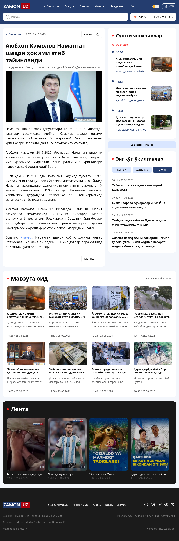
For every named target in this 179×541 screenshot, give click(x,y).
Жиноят (100, 6)
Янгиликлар (81, 505)
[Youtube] (160, 504)
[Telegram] (167, 504)
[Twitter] (173, 504)
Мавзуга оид (29, 278)
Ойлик (162, 169)
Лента (19, 409)
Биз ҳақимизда (58, 505)
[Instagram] (153, 504)
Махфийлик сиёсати (15, 528)
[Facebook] (147, 504)
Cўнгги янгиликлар (139, 36)
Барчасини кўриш (142, 144)
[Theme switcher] (155, 6)
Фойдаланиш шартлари (161, 528)
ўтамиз (26, 237)
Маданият (118, 6)
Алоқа (97, 505)
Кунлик (121, 169)
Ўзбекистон (51, 6)
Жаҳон (69, 6)
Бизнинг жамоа (115, 505)
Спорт (134, 6)
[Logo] (16, 6)
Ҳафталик (142, 169)
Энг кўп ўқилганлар (139, 159)
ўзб (171, 6)
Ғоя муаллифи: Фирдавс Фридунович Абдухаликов (146, 515)
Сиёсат (84, 6)
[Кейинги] (169, 409)
